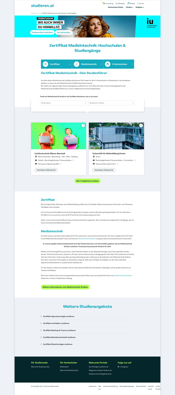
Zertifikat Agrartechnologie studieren (58, 316)
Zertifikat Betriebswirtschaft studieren (59, 337)
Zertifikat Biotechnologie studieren (57, 344)
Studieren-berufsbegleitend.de (100, 374)
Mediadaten (64, 367)
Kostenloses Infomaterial (46, 170)
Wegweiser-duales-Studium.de (100, 370)
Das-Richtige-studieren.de (98, 367)
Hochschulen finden (115, 7)
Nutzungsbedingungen (127, 386)
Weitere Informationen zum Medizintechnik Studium (65, 287)
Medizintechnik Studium (87, 239)
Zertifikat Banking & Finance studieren (59, 330)
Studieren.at (35, 13)
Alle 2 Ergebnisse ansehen (87, 181)
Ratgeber (139, 7)
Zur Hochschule (63, 32)
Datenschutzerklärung (110, 386)
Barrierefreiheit (141, 386)
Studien (129, 7)
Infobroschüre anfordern (42, 32)
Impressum (92, 386)
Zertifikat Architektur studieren (56, 323)
